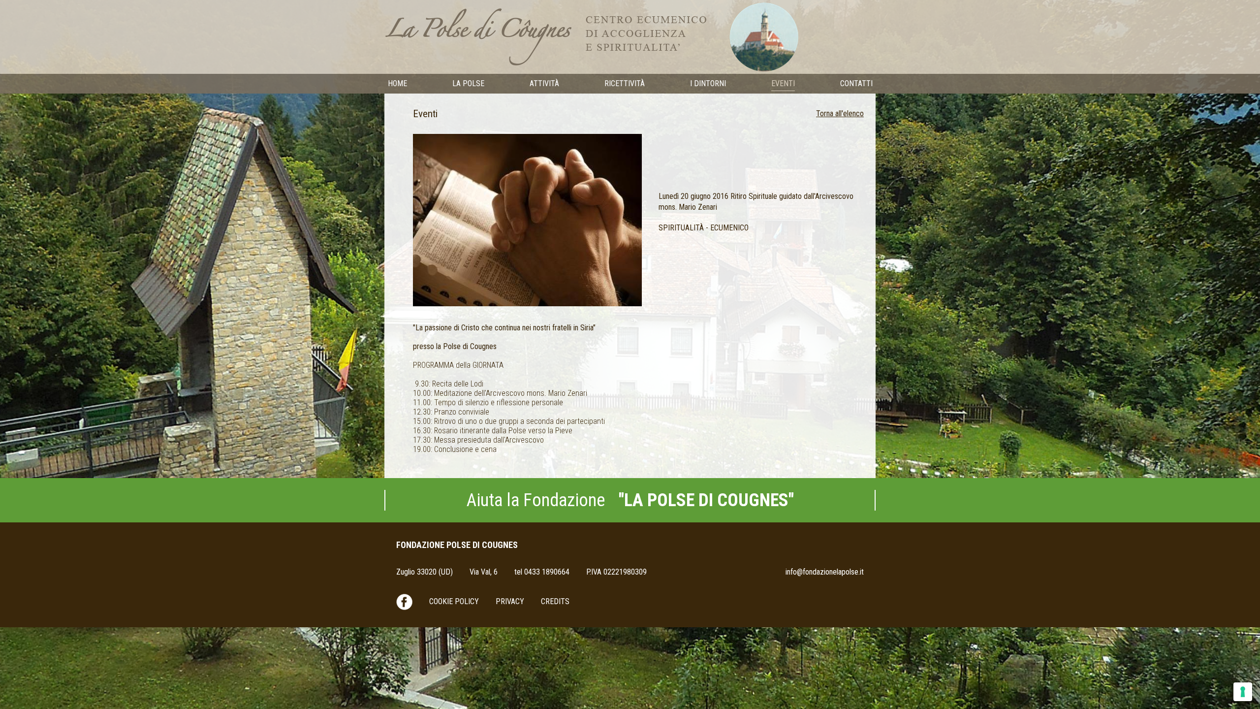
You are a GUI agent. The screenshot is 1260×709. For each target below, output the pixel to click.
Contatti (856, 83)
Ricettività (624, 83)
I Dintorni (708, 83)
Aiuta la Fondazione (630, 500)
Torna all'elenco (840, 113)
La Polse (468, 83)
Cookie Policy (454, 601)
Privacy (510, 601)
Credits (555, 601)
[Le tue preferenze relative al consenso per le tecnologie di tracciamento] (1242, 691)
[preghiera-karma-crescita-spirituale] (527, 219)
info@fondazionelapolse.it (825, 572)
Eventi (783, 83)
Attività (544, 83)
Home (397, 83)
